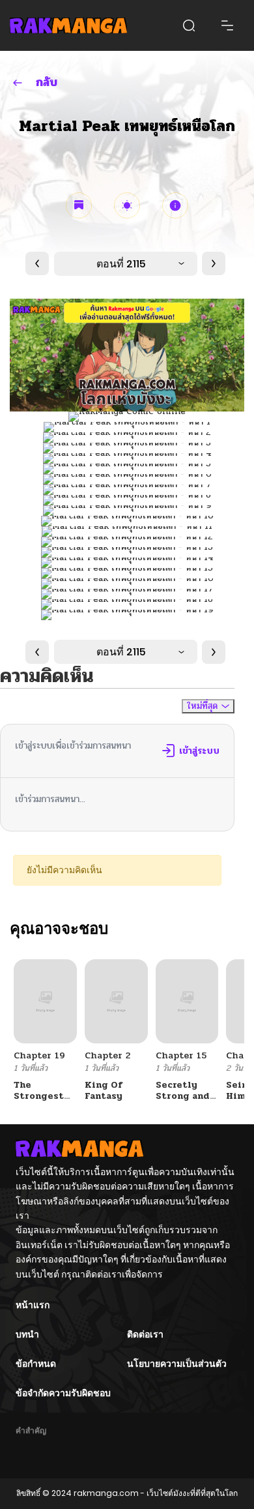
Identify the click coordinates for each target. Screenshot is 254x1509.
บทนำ (27, 1334)
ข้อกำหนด (36, 1363)
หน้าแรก (32, 1304)
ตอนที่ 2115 (121, 263)
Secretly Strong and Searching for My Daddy (187, 1101)
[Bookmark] (79, 205)
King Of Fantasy (103, 1090)
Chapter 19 (39, 1055)
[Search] (189, 25)
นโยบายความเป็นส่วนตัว (177, 1363)
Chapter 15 (181, 1055)
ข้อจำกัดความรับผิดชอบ (63, 1392)
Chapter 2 (107, 1055)
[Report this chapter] (175, 205)
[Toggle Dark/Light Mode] (127, 205)
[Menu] (227, 25)
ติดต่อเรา (145, 1334)
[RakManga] (68, 25)
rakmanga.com (106, 1493)
